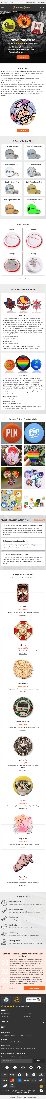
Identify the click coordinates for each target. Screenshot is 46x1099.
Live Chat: (4, 1039)
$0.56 (26, 686)
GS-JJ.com (4, 2)
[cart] (43, 7)
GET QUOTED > (23, 615)
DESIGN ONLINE (34, 988)
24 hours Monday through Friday (12, 1042)
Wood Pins (27, 1017)
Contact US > (23, 809)
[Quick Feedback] (41, 1090)
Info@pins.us (28, 1035)
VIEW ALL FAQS (39, 520)
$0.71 (26, 610)
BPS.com (11, 2)
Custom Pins (5, 1013)
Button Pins (27, 1013)
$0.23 (18, 52)
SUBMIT (38, 1061)
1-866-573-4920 (9, 1035)
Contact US (23, 57)
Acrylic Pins (5, 1017)
